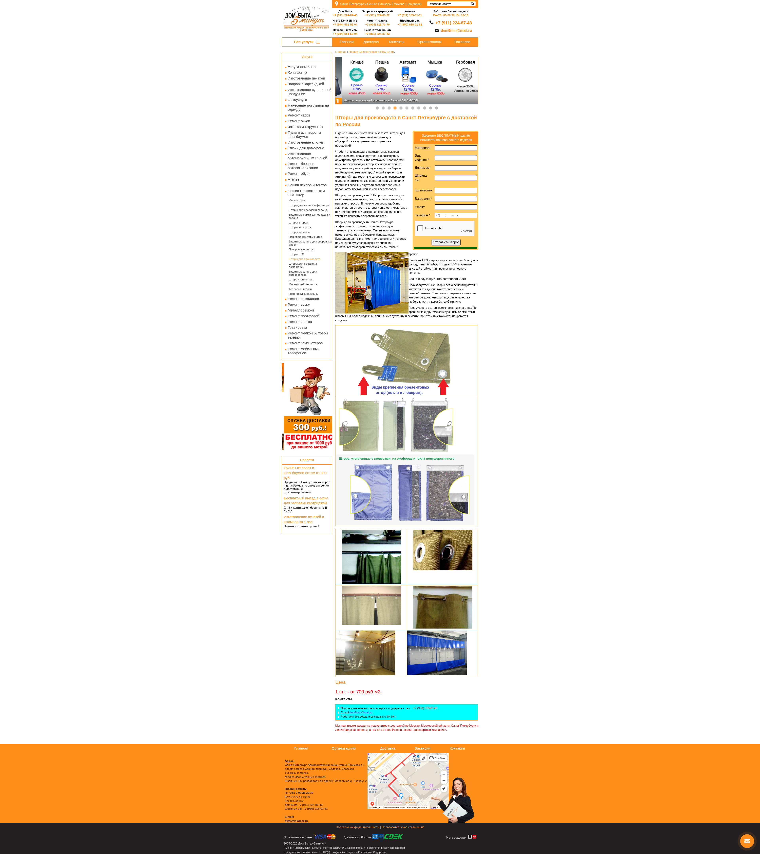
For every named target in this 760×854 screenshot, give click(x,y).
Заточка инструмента (305, 127)
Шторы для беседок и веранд (308, 209)
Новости (307, 460)
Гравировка (297, 327)
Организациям (429, 42)
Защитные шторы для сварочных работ (310, 243)
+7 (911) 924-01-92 (377, 15)
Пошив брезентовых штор (305, 236)
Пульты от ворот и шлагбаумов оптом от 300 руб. (305, 473)
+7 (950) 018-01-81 (410, 24)
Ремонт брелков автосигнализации (303, 166)
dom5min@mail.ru (456, 30)
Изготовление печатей (306, 78)
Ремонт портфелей (303, 316)
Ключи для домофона (306, 148)
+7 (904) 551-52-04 (345, 24)
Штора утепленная (301, 279)
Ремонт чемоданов (303, 299)
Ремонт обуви (299, 174)
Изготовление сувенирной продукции (309, 92)
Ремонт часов (299, 115)
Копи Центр (297, 73)
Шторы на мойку (299, 232)
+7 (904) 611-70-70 (377, 24)
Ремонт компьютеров (305, 343)
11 (437, 108)
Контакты (396, 42)
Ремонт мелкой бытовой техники (308, 335)
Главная (347, 42)
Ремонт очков (299, 121)
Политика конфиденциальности (357, 827)
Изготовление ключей (306, 142)
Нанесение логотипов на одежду (308, 107)
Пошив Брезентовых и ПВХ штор (306, 193)
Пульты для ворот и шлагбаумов (304, 135)
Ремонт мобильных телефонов (303, 351)
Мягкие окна (297, 200)
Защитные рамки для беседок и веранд (309, 216)
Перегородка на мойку (303, 293)
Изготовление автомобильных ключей (307, 156)
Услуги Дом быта (302, 67)
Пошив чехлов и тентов (307, 185)
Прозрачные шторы (301, 249)
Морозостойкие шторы (303, 284)
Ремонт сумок (299, 305)
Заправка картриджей (306, 84)
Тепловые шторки (300, 289)
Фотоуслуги (297, 100)
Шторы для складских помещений (303, 265)
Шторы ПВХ (296, 254)
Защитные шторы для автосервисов (303, 273)
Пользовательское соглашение (403, 827)
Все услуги (304, 42)
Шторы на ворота (300, 227)
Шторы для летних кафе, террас (310, 205)
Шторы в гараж (298, 222)
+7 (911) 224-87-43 (345, 15)
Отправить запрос (446, 242)
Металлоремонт (301, 310)
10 (431, 108)
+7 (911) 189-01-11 (410, 15)
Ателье (293, 179)
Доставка (371, 42)
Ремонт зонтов (300, 322)
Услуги (307, 57)
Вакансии (462, 42)
